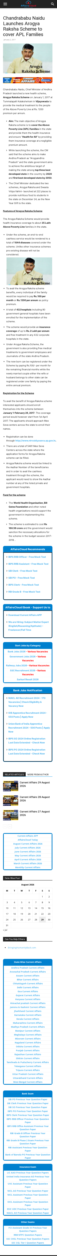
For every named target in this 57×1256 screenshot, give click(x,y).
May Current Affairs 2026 (28, 855)
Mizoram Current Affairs (28, 1038)
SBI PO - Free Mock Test (21, 577)
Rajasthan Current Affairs (27, 1054)
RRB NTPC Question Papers (28, 1234)
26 (22, 919)
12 (22, 908)
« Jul (5, 929)
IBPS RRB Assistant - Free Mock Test (28, 563)
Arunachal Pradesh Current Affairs (28, 971)
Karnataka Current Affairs (27, 1015)
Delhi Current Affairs (28, 987)
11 (14, 908)
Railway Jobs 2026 (27, 665)
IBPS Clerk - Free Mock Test (23, 584)
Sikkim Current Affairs (28, 1058)
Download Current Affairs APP (25, 615)
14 (36, 908)
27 (29, 919)
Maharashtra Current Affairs (28, 1022)
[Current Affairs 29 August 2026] (10, 786)
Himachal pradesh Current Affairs (27, 1003)
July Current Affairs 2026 (28, 847)
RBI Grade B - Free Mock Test (24, 591)
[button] (5, 4)
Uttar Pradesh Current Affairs (27, 1074)
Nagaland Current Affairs (28, 1042)
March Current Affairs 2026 (28, 863)
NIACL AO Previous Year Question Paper (28, 1212)
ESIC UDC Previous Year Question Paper (28, 1209)
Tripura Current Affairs (28, 1070)
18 (14, 913)
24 (7, 919)
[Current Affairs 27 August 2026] (10, 815)
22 (42, 913)
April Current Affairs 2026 (27, 859)
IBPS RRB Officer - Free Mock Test (27, 556)
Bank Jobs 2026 (28, 651)
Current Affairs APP (27, 835)
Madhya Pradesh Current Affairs (28, 1026)
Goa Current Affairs (28, 991)
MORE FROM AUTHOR (38, 774)
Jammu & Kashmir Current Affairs (27, 1007)
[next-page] (10, 826)
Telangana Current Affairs (27, 1066)
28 (36, 919)
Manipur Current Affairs (27, 1030)
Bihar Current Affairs (28, 979)
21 (36, 913)
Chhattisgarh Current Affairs (28, 983)
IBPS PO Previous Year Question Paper (28, 1111)
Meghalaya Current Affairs (27, 1034)
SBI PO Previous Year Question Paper (27, 1099)
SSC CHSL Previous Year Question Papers (27, 1238)
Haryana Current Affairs (27, 999)
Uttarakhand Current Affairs (28, 1078)
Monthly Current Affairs (27, 867)
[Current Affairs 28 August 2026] (10, 800)
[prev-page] (5, 826)
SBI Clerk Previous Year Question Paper (27, 1103)
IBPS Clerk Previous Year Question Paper (27, 1115)
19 (22, 913)
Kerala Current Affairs (27, 1018)
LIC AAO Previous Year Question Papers (28, 1172)
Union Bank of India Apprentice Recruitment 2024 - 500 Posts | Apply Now (29, 727)
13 (29, 908)
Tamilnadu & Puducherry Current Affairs (28, 1062)
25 (14, 919)
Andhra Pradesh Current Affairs (27, 967)
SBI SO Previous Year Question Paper (27, 1107)
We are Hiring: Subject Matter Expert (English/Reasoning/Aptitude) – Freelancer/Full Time (28, 626)
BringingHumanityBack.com (22, 947)
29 (42, 919)
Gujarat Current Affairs (28, 995)
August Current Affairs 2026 (27, 843)
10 (7, 908)
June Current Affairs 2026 (28, 851)
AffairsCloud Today (28, 839)
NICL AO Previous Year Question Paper (27, 1190)
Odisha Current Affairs (28, 1046)
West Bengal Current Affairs (27, 1081)
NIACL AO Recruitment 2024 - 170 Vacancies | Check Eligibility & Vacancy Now (26, 702)
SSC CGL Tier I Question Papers (28, 1242)
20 (29, 913)
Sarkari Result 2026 (28, 679)
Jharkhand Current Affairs (27, 1011)
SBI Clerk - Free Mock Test (22, 570)
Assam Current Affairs (27, 975)
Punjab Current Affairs (28, 1050)
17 (7, 913)
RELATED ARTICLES (14, 774)
